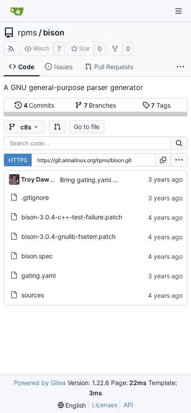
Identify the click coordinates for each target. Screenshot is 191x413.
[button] (57, 126)
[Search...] (179, 143)
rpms (27, 32)
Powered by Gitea (40, 382)
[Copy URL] (163, 160)
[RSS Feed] (11, 48)
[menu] (179, 160)
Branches (100, 105)
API (128, 405)
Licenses (104, 405)
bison (53, 32)
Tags (161, 105)
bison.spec (37, 256)
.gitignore (35, 197)
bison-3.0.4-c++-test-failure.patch (71, 217)
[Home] (16, 11)
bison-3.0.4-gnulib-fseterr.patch (68, 236)
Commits (39, 105)
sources (32, 295)
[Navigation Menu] (179, 11)
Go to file (86, 126)
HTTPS (17, 160)
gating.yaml (38, 275)
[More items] (180, 67)
